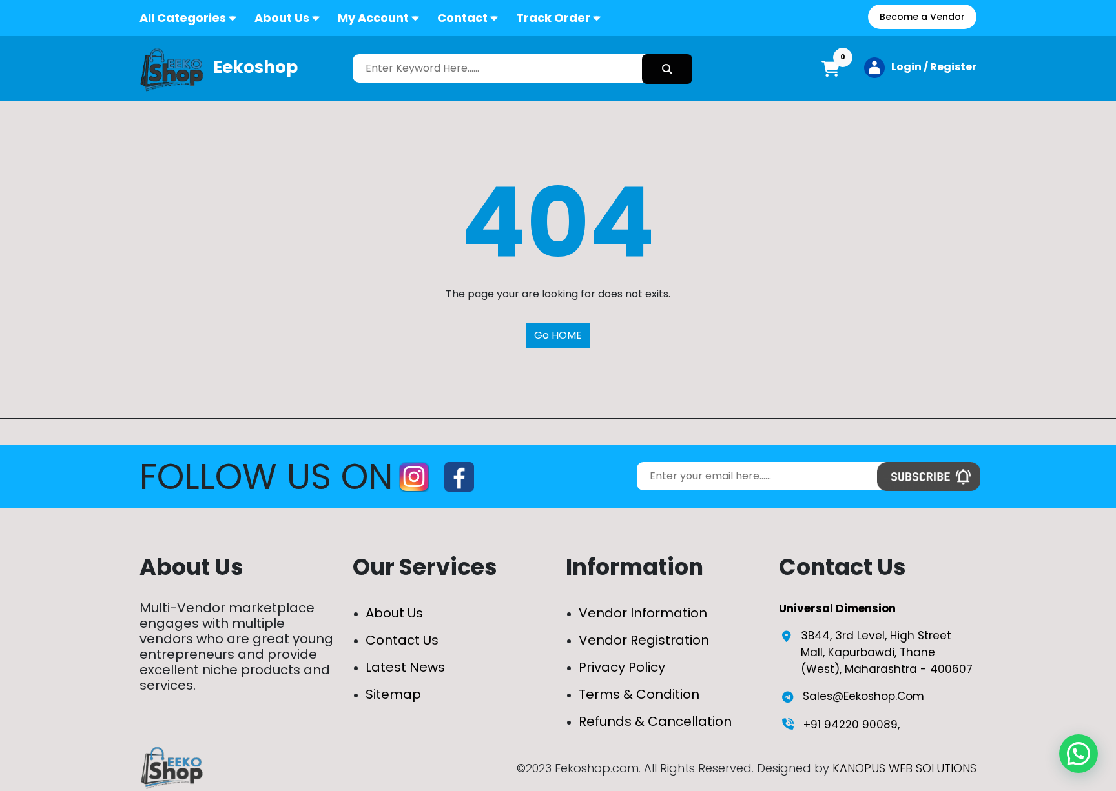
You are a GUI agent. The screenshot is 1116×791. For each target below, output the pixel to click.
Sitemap (393, 694)
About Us (281, 18)
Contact (462, 18)
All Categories (183, 18)
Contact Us (402, 640)
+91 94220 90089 (850, 724)
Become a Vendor (922, 16)
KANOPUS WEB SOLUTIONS (904, 768)
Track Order (553, 18)
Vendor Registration (644, 640)
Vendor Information (643, 613)
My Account (373, 18)
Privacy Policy (622, 667)
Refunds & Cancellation (655, 721)
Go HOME (558, 335)
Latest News (405, 667)
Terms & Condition (639, 694)
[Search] (667, 69)
